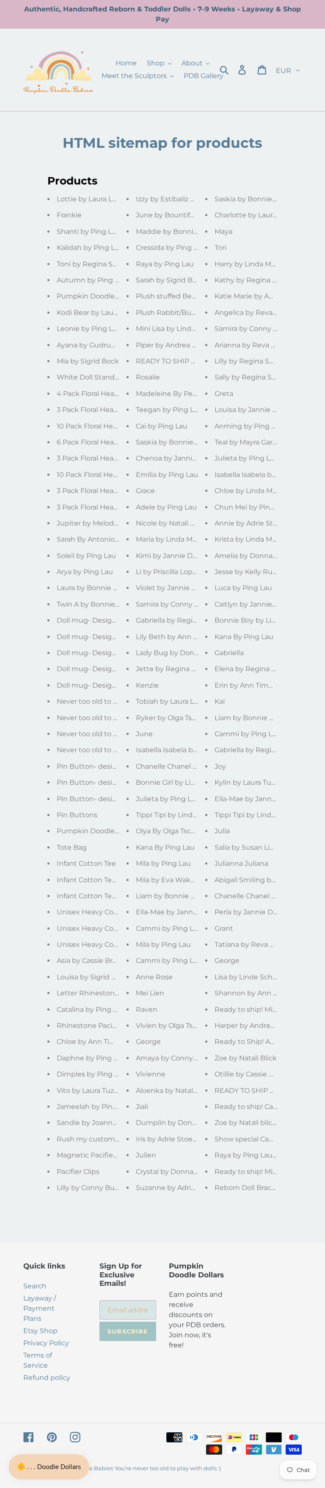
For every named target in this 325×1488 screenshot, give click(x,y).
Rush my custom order (96, 1139)
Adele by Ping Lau (166, 507)
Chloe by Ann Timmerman (101, 1042)
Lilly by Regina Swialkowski (260, 361)
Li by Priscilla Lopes (168, 572)
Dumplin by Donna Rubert (181, 1123)
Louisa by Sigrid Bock (93, 977)
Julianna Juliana (241, 863)
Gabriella (229, 653)
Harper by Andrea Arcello (257, 1026)
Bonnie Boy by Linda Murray (262, 620)
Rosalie (148, 377)
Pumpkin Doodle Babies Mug (107, 831)
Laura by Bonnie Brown (96, 588)
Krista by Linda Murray (252, 539)
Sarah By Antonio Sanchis (100, 539)
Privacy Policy (46, 1343)
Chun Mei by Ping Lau (252, 507)
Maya (223, 232)
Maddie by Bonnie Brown (179, 232)
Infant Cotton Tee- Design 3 (103, 880)
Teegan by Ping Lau (169, 410)
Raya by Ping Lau (165, 264)
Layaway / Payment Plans (39, 1308)
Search (35, 1286)
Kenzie (147, 685)
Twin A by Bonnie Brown (98, 604)
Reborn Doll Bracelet (249, 1188)
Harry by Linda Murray (251, 264)
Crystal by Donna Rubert (177, 1172)
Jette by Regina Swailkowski (184, 669)
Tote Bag (72, 847)
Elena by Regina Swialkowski (263, 669)
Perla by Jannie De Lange (257, 912)
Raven (146, 1010)
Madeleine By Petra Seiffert (181, 394)
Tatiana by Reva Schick (253, 945)
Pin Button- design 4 (92, 766)
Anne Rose (154, 977)
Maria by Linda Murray (172, 539)
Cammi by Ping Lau (169, 961)
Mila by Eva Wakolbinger (177, 880)
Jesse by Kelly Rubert (251, 572)
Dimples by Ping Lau (92, 1074)
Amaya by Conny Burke (175, 1058)
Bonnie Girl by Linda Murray (182, 782)
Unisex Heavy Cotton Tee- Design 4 (116, 928)
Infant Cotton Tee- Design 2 (103, 896)
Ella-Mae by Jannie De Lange (184, 912)
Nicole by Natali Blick (171, 523)
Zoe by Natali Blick (246, 1058)
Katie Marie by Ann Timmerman (268, 296)
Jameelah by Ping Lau (94, 1107)
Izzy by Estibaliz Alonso (174, 199)
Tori (220, 248)
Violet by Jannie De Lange (180, 588)
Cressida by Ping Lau (171, 248)
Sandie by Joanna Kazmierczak (109, 1123)
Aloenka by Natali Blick (174, 1091)
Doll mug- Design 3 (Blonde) (104, 653)
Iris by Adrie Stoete (168, 1139)
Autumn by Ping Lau (92, 280)
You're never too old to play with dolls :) (168, 1468)
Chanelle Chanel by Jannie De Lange (197, 766)
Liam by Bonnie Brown (174, 896)
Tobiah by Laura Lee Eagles (181, 701)
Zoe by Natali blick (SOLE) (257, 1123)
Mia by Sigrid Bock (88, 361)
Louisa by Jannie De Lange (260, 410)
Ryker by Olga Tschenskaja (181, 718)
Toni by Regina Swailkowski (103, 264)
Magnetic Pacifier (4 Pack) (100, 1155)
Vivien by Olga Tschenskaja (181, 1026)
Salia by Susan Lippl (248, 847)
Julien (146, 1155)
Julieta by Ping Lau (168, 799)
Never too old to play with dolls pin (115, 750)
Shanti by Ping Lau (88, 232)
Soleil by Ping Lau (86, 556)
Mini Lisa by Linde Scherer (179, 329)
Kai (220, 701)
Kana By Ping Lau (165, 847)
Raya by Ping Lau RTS (251, 1155)
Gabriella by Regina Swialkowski (190, 620)
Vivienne (150, 1074)
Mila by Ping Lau (163, 863)
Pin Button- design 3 (92, 782)
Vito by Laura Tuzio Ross (97, 1091)
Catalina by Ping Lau (91, 1010)
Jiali (142, 1107)
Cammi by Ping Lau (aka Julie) (186, 928)
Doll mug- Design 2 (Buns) (101, 669)
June (144, 734)
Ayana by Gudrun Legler (97, 345)
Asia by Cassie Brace (90, 961)
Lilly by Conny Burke (91, 1188)
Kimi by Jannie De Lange (178, 556)
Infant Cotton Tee (86, 863)
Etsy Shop (40, 1331)
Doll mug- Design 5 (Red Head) (109, 620)
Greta (224, 394)
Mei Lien (150, 993)
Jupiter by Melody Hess (96, 523)
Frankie (69, 215)
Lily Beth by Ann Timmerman (185, 637)
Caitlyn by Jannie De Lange (260, 604)
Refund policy (46, 1378)
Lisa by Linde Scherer (250, 977)
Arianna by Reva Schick (254, 345)
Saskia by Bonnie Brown (177, 442)
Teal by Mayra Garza (247, 442)
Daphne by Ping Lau (91, 1058)
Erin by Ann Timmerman (256, 685)
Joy (220, 766)
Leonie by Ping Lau (89, 329)
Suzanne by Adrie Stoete (178, 1188)
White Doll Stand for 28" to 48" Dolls (117, 377)
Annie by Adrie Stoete (252, 523)
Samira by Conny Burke (175, 604)
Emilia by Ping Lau (167, 475)
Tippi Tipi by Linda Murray (178, 815)
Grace (145, 491)
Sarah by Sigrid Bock (170, 280)
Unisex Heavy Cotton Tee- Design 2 (116, 912)
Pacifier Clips (78, 1172)
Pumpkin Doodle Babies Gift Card (113, 296)
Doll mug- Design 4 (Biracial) (104, 637)
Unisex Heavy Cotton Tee (99, 945)
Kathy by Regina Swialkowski (264, 280)
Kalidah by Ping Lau (90, 248)
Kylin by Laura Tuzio (248, 782)
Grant (224, 928)
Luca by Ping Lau (243, 588)
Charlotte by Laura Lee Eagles (264, 215)
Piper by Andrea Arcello (175, 345)
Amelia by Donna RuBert (257, 556)
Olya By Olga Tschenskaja (178, 831)
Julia (222, 831)
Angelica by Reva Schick (256, 313)
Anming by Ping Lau (249, 426)
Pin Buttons (77, 815)
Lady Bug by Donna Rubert (182, 653)
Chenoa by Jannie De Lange (183, 458)
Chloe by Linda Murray (252, 491)
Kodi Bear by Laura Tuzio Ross (107, 313)
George (148, 1042)
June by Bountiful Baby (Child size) (194, 215)
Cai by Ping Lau (161, 426)
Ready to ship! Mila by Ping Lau (267, 1010)
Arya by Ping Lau (85, 572)
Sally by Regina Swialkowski (261, 377)
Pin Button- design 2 (92, 799)
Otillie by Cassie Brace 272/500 (265, 1074)
